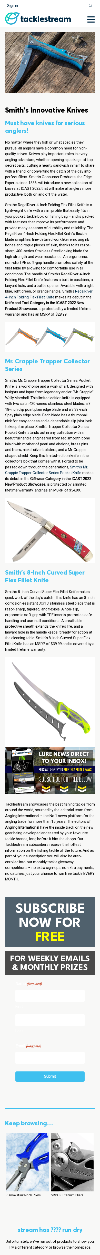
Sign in (12, 5)
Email (28, 1045)
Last (19, 1031)
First (19, 1006)
